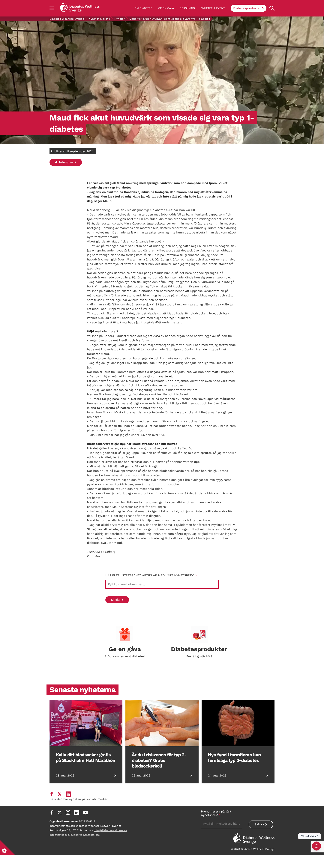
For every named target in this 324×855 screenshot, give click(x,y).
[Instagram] (68, 812)
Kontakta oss (91, 834)
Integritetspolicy (60, 834)
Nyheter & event (213, 8)
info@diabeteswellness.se (110, 830)
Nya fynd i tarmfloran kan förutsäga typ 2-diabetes (234, 757)
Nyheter (119, 18)
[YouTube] (85, 812)
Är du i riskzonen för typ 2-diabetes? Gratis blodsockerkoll (159, 760)
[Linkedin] (76, 812)
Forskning (187, 8)
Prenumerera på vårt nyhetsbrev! (216, 813)
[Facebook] (52, 812)
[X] (59, 812)
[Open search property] (271, 8)
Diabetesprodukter (247, 8)
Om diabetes (143, 8)
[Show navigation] (52, 8)
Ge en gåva (166, 8)
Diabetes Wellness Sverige (67, 18)
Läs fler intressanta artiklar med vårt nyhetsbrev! (151, 575)
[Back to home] (80, 8)
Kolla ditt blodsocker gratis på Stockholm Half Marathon (85, 757)
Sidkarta (76, 834)
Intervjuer (65, 162)
